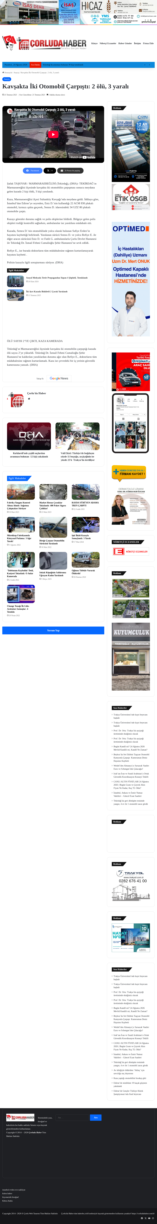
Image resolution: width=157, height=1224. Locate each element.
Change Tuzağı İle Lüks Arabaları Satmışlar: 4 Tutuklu (18, 609)
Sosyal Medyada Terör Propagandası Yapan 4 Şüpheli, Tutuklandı (57, 278)
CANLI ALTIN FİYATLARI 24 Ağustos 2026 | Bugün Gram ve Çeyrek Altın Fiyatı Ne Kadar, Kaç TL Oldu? (131, 785)
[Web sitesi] (29, 399)
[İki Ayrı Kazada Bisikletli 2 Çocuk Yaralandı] (15, 295)
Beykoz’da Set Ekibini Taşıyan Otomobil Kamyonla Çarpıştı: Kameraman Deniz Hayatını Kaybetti (131, 757)
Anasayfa (8, 72)
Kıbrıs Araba (7, 1201)
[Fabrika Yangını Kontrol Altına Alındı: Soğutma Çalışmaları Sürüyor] (21, 492)
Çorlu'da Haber (36, 393)
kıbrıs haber (7, 1193)
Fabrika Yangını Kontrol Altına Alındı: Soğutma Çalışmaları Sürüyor (18, 506)
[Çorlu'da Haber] (44, 43)
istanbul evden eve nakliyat (13, 1190)
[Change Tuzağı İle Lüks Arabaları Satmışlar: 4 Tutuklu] (21, 594)
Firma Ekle (148, 43)
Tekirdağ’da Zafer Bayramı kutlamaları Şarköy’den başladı (67, 65)
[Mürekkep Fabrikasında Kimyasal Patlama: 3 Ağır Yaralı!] (21, 524)
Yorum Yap (53, 630)
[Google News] (59, 378)
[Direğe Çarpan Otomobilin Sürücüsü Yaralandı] (53, 527)
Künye (94, 43)
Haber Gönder (125, 43)
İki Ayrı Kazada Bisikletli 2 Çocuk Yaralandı (46, 291)
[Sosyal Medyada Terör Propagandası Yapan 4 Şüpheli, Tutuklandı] (15, 281)
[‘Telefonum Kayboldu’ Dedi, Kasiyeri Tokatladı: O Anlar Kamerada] (21, 560)
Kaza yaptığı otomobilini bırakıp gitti (130, 1078)
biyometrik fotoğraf (10, 1197)
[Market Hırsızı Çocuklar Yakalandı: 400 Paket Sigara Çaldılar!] (53, 492)
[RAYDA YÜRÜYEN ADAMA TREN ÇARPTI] (86, 492)
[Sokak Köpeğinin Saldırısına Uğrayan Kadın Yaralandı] (53, 561)
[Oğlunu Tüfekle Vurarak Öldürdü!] (86, 560)
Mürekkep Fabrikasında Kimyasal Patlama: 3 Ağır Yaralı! (19, 538)
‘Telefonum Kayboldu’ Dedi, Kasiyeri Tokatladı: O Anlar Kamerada (20, 573)
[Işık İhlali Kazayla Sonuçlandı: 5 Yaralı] (86, 524)
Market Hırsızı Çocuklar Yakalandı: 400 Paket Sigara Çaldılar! (52, 506)
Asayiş (16, 72)
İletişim (137, 43)
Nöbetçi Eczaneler (108, 43)
